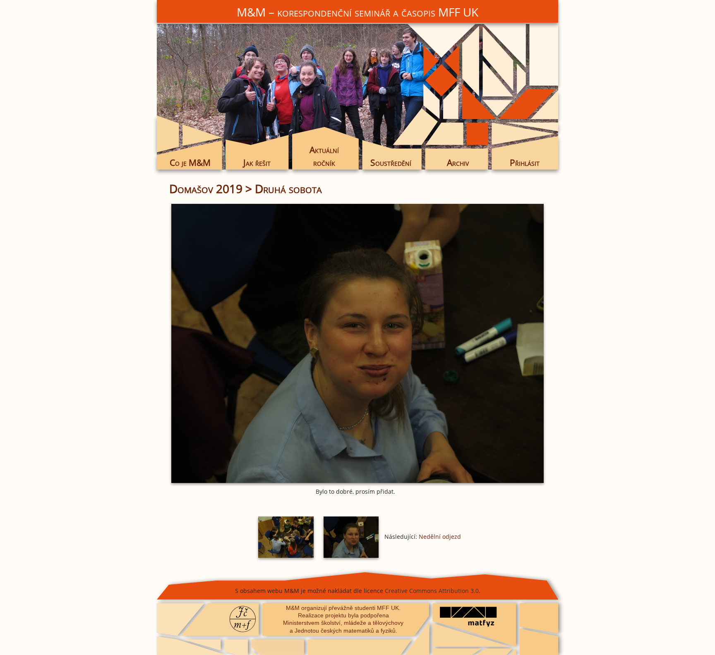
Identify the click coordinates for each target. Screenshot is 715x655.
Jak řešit (257, 162)
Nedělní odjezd (440, 536)
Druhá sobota (288, 188)
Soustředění (390, 162)
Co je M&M (190, 162)
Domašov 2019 (205, 188)
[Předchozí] (231, 343)
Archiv (458, 162)
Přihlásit (525, 162)
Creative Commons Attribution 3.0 (432, 591)
